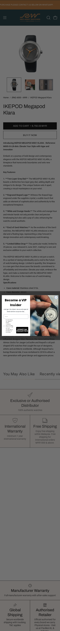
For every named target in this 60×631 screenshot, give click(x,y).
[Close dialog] (56, 297)
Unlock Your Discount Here (22, 330)
